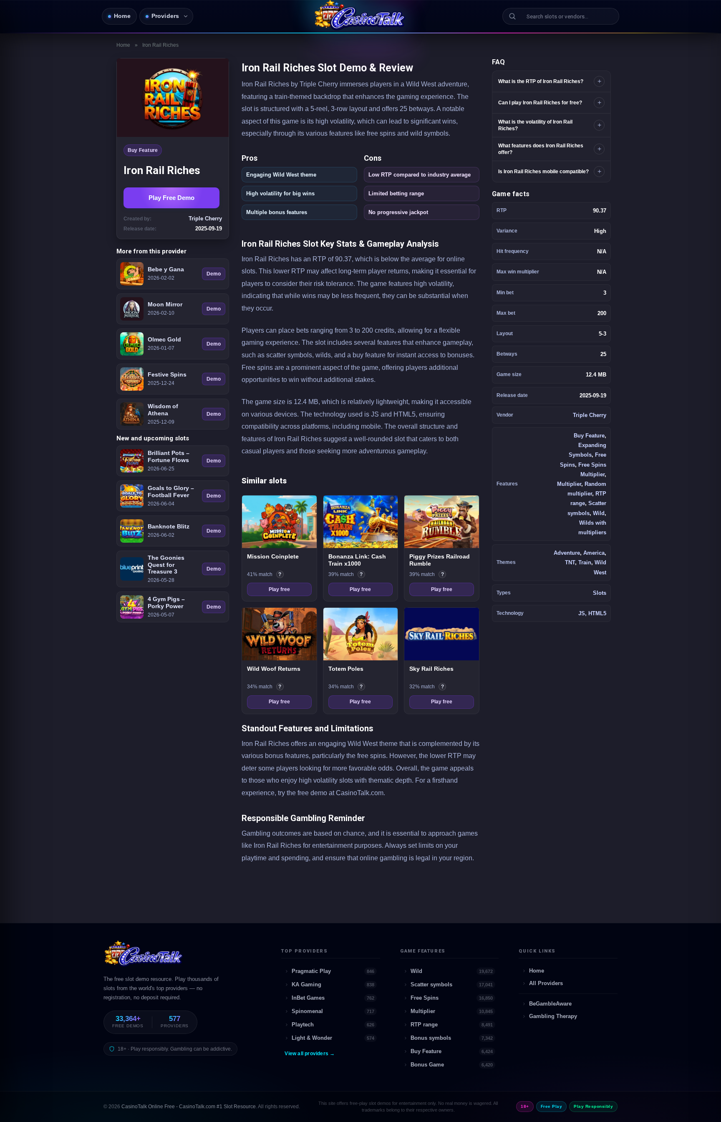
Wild (599, 513)
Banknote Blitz (168, 526)
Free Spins (452, 998)
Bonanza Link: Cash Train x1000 (357, 560)
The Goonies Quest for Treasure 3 (166, 564)
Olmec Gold (164, 339)
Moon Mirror (165, 304)
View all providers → (310, 1053)
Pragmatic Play (333, 971)
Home (122, 16)
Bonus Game (452, 1064)
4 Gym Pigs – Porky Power (166, 602)
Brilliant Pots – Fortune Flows (168, 456)
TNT (570, 562)
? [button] (281, 574)
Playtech (333, 1024)
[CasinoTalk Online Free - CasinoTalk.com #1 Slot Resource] (144, 957)
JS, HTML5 (592, 613)
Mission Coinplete (273, 556)
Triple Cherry (589, 415)
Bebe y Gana (166, 269)
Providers (165, 16)
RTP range (452, 1024)
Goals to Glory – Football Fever (171, 491)
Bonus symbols (452, 1038)
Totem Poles (345, 668)
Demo (214, 274)
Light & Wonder (333, 1038)
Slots (599, 593)
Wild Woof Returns (273, 668)
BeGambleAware (550, 1004)
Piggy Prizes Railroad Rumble (439, 560)
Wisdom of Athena (163, 410)
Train (584, 562)
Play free (279, 589)
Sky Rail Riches (431, 668)
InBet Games (333, 998)
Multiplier (569, 484)
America (594, 553)
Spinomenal (333, 1011)
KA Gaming (333, 984)
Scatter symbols (452, 984)
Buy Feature (143, 150)
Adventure (567, 553)
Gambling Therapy (553, 1016)
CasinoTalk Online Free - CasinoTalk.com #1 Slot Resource (188, 1106)
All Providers (546, 983)
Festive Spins (167, 374)
